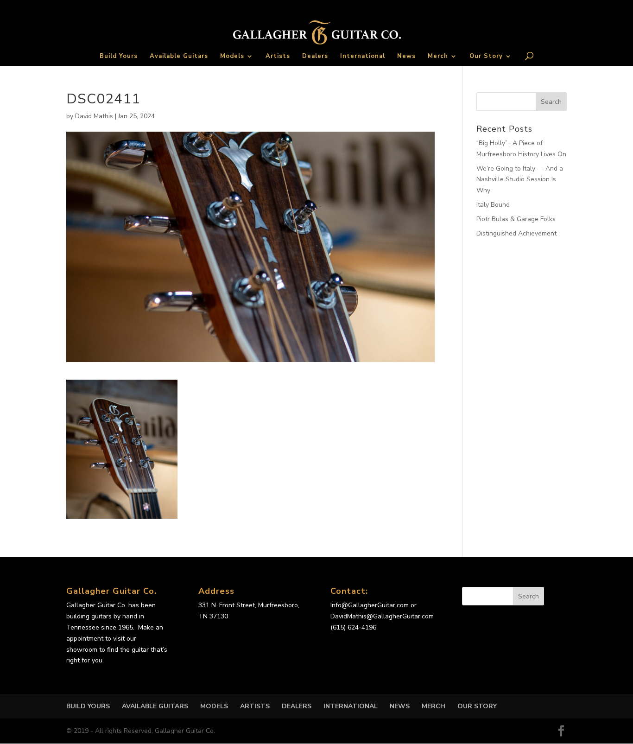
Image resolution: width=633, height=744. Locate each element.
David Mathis (94, 116)
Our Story (486, 56)
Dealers (315, 56)
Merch (438, 56)
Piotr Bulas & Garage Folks (516, 219)
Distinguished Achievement (516, 233)
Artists (278, 56)
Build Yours (119, 56)
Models (232, 56)
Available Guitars (179, 56)
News (406, 56)
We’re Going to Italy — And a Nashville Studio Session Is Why (519, 179)
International (362, 56)
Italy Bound (493, 204)
